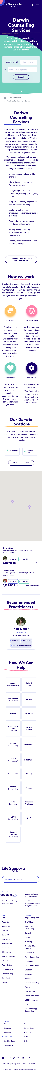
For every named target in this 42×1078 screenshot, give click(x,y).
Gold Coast (28, 1032)
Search (21, 77)
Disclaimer (6, 1063)
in (5, 69)
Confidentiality (7, 974)
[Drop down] (36, 62)
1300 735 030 (7, 895)
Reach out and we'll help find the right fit (21, 259)
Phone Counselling (13, 745)
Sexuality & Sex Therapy (13, 728)
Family (13, 713)
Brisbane (27, 1024)
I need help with (11, 62)
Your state (8, 879)
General (29, 699)
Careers (5, 931)
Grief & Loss (29, 684)
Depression (13, 774)
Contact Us (6, 935)
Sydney (26, 1041)
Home (4, 918)
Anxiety (29, 774)
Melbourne (8, 1037)
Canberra (7, 1028)
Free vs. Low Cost (8, 956)
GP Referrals (6, 952)
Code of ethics (7, 969)
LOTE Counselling (13, 818)
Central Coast (29, 1028)
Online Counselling (13, 788)
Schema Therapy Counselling (13, 834)
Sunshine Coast (9, 1041)
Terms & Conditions (28, 1063)
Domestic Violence (29, 803)
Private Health (7, 943)
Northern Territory (14, 101)
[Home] (5, 98)
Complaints (6, 978)
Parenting (29, 713)
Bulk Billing (6, 939)
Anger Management (13, 684)
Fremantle (7, 1032)
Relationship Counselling (13, 699)
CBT (29, 818)
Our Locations (15, 97)
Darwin (27, 101)
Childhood (28, 745)
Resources (6, 926)
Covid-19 (5, 961)
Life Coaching (13, 803)
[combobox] (28, 62)
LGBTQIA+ (29, 760)
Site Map (5, 982)
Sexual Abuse (29, 729)
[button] (29, 507)
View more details (32, 563)
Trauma (29, 788)
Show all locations (21, 463)
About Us (5, 922)
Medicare (5, 948)
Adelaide (7, 1024)
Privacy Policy (15, 1063)
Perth (26, 1037)
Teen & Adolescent (13, 760)
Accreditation (7, 965)
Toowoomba (8, 1045)
